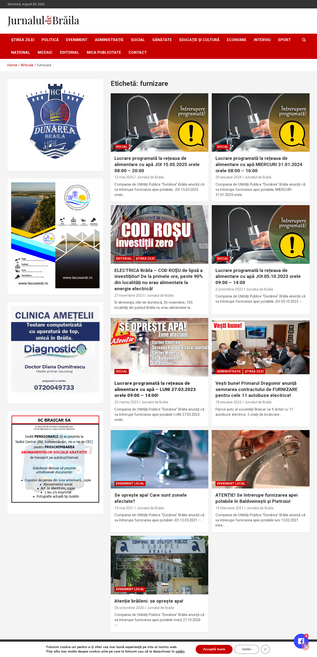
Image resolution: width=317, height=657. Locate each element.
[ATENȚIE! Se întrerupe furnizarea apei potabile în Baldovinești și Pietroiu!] (260, 459)
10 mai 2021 (124, 508)
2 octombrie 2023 (229, 289)
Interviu (262, 40)
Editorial (69, 52)
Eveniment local (130, 483)
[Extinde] (93, 312)
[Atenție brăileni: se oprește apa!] (159, 565)
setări (180, 651)
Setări (246, 649)
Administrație (109, 40)
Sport (284, 40)
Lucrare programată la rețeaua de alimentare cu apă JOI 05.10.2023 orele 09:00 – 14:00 (258, 276)
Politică (50, 40)
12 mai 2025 (124, 177)
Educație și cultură (199, 40)
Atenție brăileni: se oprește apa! (148, 601)
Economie (236, 40)
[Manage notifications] (305, 646)
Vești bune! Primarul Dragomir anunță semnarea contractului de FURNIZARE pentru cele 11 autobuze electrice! (256, 389)
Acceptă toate (214, 649)
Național (20, 52)
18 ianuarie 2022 (228, 402)
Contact (138, 52)
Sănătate (162, 40)
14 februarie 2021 (229, 508)
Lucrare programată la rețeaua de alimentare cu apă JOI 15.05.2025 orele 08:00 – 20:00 (157, 164)
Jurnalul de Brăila (150, 177)
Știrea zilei (22, 40)
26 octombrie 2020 (129, 608)
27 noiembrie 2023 (129, 295)
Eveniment (76, 40)
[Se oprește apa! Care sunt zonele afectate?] (159, 459)
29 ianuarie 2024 (228, 177)
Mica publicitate (104, 52)
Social (138, 40)
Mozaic (45, 52)
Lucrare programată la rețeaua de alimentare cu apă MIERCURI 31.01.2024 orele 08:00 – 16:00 (258, 164)
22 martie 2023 (126, 402)
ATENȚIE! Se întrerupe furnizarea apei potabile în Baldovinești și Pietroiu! (256, 498)
